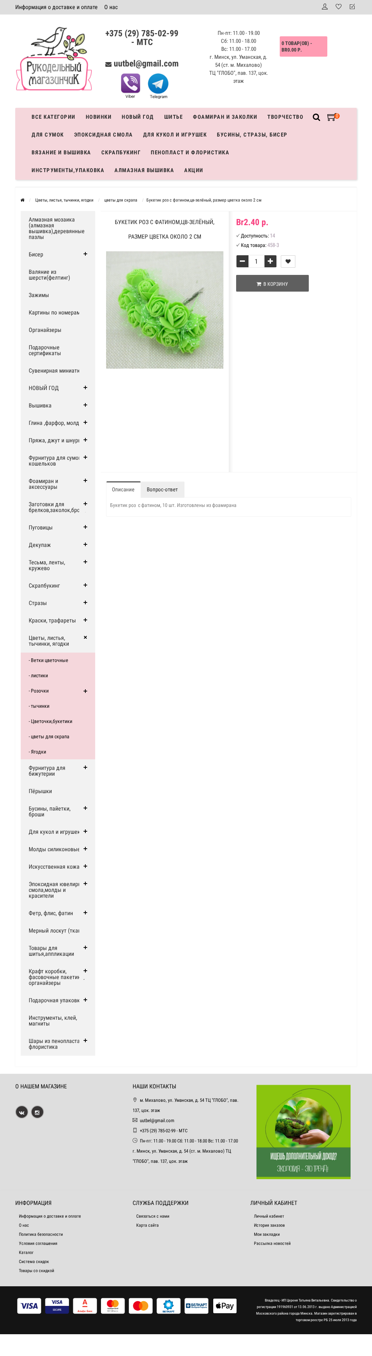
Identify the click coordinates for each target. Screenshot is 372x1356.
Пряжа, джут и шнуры (55, 440)
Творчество (285, 117)
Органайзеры (45, 329)
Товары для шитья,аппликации (51, 951)
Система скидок (34, 1261)
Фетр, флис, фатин (51, 913)
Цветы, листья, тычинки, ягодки (49, 640)
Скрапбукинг (121, 152)
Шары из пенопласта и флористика (56, 1044)
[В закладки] (288, 261)
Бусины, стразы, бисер (252, 134)
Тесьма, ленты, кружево (47, 565)
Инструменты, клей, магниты (53, 1020)
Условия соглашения (38, 1243)
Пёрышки (40, 791)
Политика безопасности (41, 1234)
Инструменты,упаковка (68, 170)
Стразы (38, 603)
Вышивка (40, 405)
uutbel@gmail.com (146, 63)
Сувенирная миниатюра (58, 370)
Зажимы (39, 295)
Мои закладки (267, 1234)
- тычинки (39, 706)
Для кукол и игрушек (175, 134)
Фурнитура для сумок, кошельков (55, 460)
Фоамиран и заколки (225, 117)
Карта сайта (147, 1225)
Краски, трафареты (52, 620)
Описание (123, 489)
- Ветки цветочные (48, 660)
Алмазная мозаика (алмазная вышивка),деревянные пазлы (57, 228)
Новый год (138, 117)
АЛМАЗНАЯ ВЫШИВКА (144, 170)
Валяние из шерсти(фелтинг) (49, 274)
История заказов (269, 1225)
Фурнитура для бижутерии (47, 770)
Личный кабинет (269, 1216)
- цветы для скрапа (49, 736)
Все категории (54, 117)
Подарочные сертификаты (45, 350)
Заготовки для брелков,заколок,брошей (59, 507)
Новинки (99, 117)
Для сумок (48, 134)
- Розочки (39, 691)
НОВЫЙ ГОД (44, 388)
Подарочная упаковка (56, 1000)
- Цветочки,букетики (50, 721)
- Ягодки (37, 752)
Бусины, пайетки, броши (49, 811)
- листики (38, 675)
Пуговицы (41, 527)
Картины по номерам (54, 312)
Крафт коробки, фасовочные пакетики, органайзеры (57, 977)
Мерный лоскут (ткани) (57, 930)
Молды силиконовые (54, 849)
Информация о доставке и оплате (56, 7)
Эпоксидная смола (103, 134)
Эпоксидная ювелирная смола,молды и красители (58, 890)
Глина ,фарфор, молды (56, 422)
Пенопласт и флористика (190, 152)
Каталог (26, 1252)
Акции (193, 170)
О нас (111, 7)
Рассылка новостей (272, 1243)
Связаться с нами (152, 1216)
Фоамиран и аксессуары (43, 484)
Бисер (36, 254)
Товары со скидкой (36, 1270)
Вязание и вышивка (61, 152)
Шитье (173, 117)
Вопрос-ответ (162, 489)
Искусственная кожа (54, 866)
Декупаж (40, 544)
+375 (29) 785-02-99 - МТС (141, 37)
